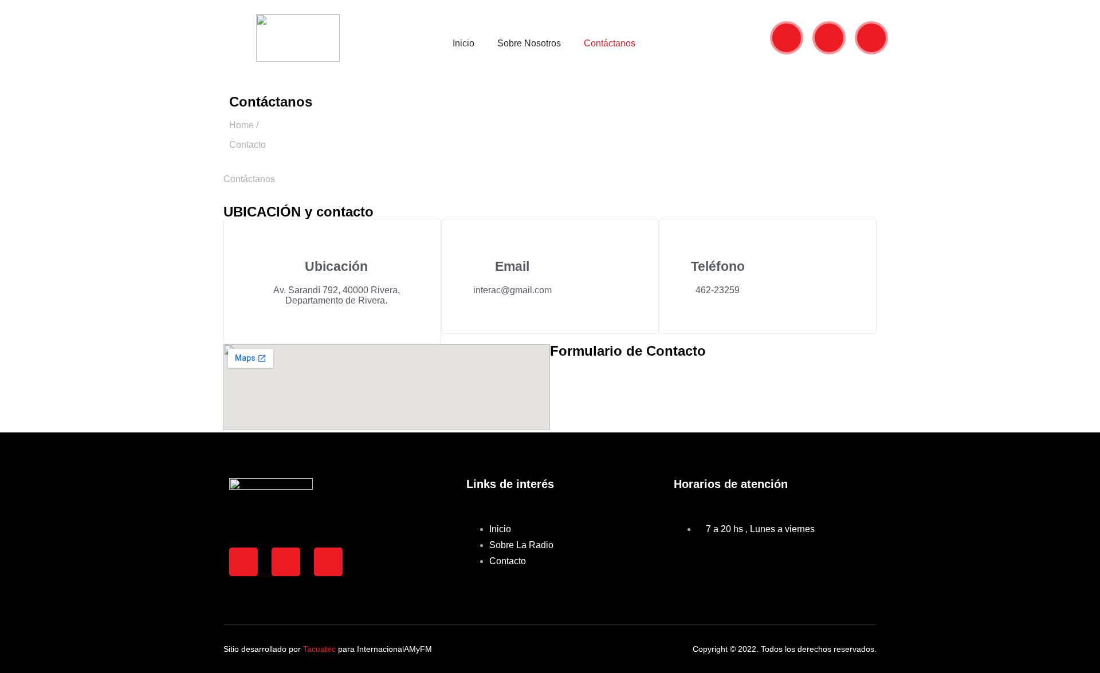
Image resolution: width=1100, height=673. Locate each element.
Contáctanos (609, 43)
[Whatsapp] (786, 37)
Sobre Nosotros (529, 43)
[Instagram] (871, 37)
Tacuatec (319, 649)
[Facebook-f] (829, 37)
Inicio (463, 43)
